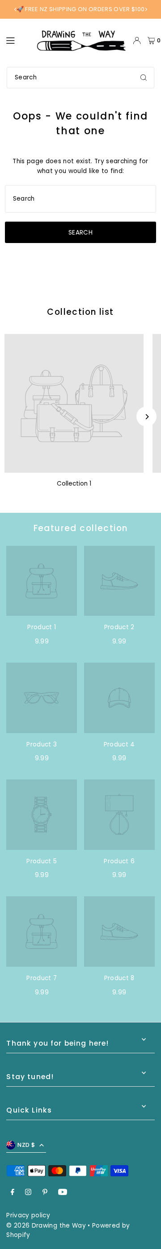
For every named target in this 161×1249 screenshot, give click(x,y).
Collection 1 (74, 483)
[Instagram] (28, 1192)
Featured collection (81, 528)
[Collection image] (74, 403)
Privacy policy (28, 1215)
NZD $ (26, 1145)
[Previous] (15, 9)
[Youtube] (62, 1192)
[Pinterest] (44, 1192)
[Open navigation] (17, 40)
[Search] (143, 77)
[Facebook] (12, 1192)
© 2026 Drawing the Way (45, 1225)
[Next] (145, 9)
